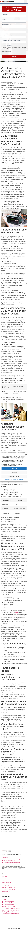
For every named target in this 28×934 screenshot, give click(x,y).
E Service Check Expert (8, 887)
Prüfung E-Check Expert (9, 912)
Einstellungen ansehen (14, 476)
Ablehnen (14, 472)
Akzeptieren (14, 468)
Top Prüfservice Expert (8, 901)
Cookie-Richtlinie (8, 479)
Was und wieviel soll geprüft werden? (12, 40)
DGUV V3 (4, 880)
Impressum (21, 479)
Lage (16, 612)
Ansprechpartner (6, 24)
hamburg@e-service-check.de (11, 862)
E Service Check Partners (9, 889)
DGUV (4, 878)
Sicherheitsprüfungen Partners (11, 908)
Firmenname (5, 14)
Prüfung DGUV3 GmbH (8, 906)
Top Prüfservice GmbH (8, 905)
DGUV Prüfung (6, 877)
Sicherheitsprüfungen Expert (10, 910)
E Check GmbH (6, 891)
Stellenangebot (6, 882)
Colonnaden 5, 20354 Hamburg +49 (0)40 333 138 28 (11, 859)
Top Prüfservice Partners (9, 903)
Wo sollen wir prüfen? (8, 35)
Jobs (3, 884)
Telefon (4, 30)
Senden (14, 56)
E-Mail (4, 19)
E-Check (4, 899)
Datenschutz (15, 479)
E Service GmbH (6, 886)
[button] (26, 454)
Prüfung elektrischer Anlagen (10, 913)
